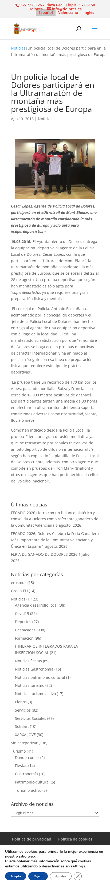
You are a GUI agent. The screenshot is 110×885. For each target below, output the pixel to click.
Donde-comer (27, 757)
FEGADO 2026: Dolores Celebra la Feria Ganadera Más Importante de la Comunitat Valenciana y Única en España (55, 540)
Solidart (22, 726)
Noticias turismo (29, 685)
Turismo (18, 751)
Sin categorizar (24, 742)
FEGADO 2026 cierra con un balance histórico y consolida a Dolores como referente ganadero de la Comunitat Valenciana (54, 519)
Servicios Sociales (30, 718)
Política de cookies (75, 839)
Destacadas (25, 629)
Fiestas (21, 765)
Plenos (21, 701)
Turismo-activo (28, 790)
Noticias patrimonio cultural (40, 677)
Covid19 (22, 613)
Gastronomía (26, 773)
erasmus (18, 582)
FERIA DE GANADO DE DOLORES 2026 (44, 554)
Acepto (15, 876)
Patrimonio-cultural (32, 782)
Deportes (23, 621)
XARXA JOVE (25, 734)
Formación (24, 638)
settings (78, 866)
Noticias (18, 48)
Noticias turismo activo (35, 693)
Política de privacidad (31, 839)
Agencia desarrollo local (36, 605)
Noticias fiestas (28, 660)
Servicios (23, 710)
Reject (38, 876)
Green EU (19, 590)
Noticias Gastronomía (34, 669)
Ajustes (60, 876)
